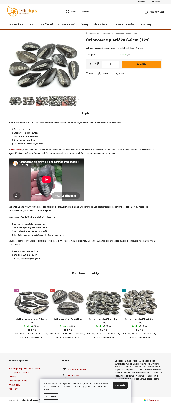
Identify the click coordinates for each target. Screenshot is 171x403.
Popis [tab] (85, 113)
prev (11, 317)
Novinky (12, 376)
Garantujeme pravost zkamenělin (24, 368)
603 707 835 (73, 375)
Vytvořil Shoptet (154, 400)
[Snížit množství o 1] (104, 64)
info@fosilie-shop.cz (77, 369)
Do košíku (142, 64)
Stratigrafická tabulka (19, 372)
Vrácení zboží (15, 384)
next (160, 317)
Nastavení (51, 396)
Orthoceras (15, 149)
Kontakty (13, 388)
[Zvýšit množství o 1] (117, 64)
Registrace (155, 2)
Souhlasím (120, 385)
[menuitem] (15, 24)
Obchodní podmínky (18, 380)
